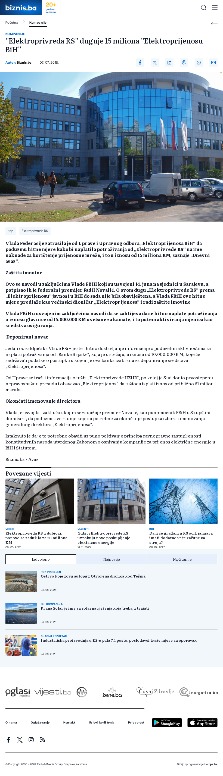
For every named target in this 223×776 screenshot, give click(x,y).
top (10, 230)
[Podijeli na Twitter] (155, 62)
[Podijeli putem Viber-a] (184, 62)
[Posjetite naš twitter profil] (20, 740)
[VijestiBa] (52, 692)
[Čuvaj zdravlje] (155, 692)
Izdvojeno (41, 559)
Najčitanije (182, 559)
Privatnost (136, 722)
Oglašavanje (40, 722)
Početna (11, 22)
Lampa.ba (211, 764)
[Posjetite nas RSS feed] (42, 740)
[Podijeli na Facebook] (140, 62)
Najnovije (111, 559)
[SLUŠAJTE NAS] (82, 692)
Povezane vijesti (28, 473)
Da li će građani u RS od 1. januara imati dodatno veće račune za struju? (181, 538)
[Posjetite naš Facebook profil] (8, 740)
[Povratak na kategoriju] (214, 23)
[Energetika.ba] (198, 692)
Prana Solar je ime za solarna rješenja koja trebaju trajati (95, 608)
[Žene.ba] (112, 692)
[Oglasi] (17, 692)
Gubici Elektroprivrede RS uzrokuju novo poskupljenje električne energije (104, 538)
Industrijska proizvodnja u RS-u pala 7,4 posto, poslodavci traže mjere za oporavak (119, 640)
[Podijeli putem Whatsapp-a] (199, 62)
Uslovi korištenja (101, 722)
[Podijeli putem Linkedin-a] (169, 62)
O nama (11, 722)
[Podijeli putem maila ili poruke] (213, 62)
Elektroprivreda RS (35, 230)
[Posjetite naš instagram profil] (31, 740)
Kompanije (38, 22)
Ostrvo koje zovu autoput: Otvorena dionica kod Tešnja (93, 576)
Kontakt (69, 722)
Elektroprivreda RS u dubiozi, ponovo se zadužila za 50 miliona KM (36, 538)
